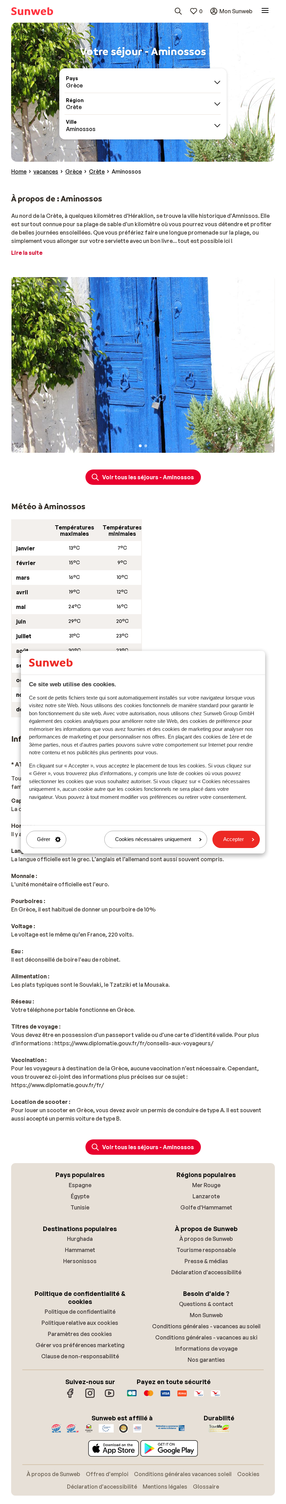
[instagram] (90, 1396)
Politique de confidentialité (80, 1311)
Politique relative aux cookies (80, 1322)
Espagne (80, 1185)
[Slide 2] (145, 445)
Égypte (80, 1196)
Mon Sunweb (206, 1315)
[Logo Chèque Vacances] (198, 1396)
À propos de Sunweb (206, 1238)
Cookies (248, 1474)
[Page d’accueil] (32, 11)
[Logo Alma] (182, 1396)
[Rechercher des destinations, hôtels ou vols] (178, 11)
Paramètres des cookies (80, 1333)
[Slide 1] (140, 445)
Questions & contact (206, 1303)
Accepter (233, 839)
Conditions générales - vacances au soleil (206, 1326)
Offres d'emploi (107, 1474)
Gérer (43, 839)
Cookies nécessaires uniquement (153, 839)
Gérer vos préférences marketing (80, 1345)
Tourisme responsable (206, 1249)
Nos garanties (206, 1359)
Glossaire (206, 1486)
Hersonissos (80, 1261)
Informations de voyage (206, 1348)
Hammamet (80, 1249)
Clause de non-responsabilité (80, 1356)
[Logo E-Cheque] (215, 1396)
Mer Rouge (206, 1185)
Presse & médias (206, 1261)
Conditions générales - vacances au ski (206, 1337)
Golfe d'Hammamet (206, 1207)
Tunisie (79, 1207)
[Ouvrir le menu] (265, 11)
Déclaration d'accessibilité (206, 1272)
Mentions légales (165, 1486)
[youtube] (109, 1396)
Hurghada (80, 1238)
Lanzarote (206, 1196)
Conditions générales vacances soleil (183, 1474)
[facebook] (70, 1396)
